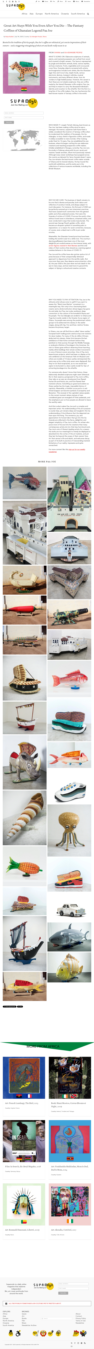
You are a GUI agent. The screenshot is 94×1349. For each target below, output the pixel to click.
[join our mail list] (43, 1282)
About (78, 1314)
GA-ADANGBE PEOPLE (73, 52)
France (18, 1108)
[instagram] (78, 1343)
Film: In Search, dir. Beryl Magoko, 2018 (23, 1166)
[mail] (71, 1346)
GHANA (57, 52)
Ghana (45, 36)
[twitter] (71, 1343)
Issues (24, 1314)
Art (23, 1316)
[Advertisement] (24, 166)
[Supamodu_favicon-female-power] (76, 1331)
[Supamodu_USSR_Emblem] (43, 1331)
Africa (5, 1314)
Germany (13, 1171)
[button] (88, 13)
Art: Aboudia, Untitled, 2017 (63, 1230)
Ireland (59, 1111)
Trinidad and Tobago (67, 1111)
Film (23, 1321)
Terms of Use (81, 1321)
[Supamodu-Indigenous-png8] (83, 1331)
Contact (79, 1316)
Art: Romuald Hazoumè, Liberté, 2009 (22, 1230)
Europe (5, 1318)
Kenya (18, 1171)
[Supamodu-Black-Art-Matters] (51, 1331)
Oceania (6, 1323)
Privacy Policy (81, 1318)
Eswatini (59, 1174)
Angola (13, 1108)
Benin (12, 1234)
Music (24, 1323)
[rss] (85, 1343)
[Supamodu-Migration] (36, 1331)
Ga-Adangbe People (36, 36)
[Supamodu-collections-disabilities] (18, 1331)
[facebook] (75, 1343)
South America (8, 1325)
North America (8, 1321)
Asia (4, 1316)
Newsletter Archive (29, 1325)
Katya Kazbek (9, 36)
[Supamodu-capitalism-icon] (11, 1331)
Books (24, 1318)
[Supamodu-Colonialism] (58, 1331)
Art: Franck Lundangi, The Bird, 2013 (21, 1103)
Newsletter (80, 1323)
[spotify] (81, 1343)
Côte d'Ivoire (60, 1234)
